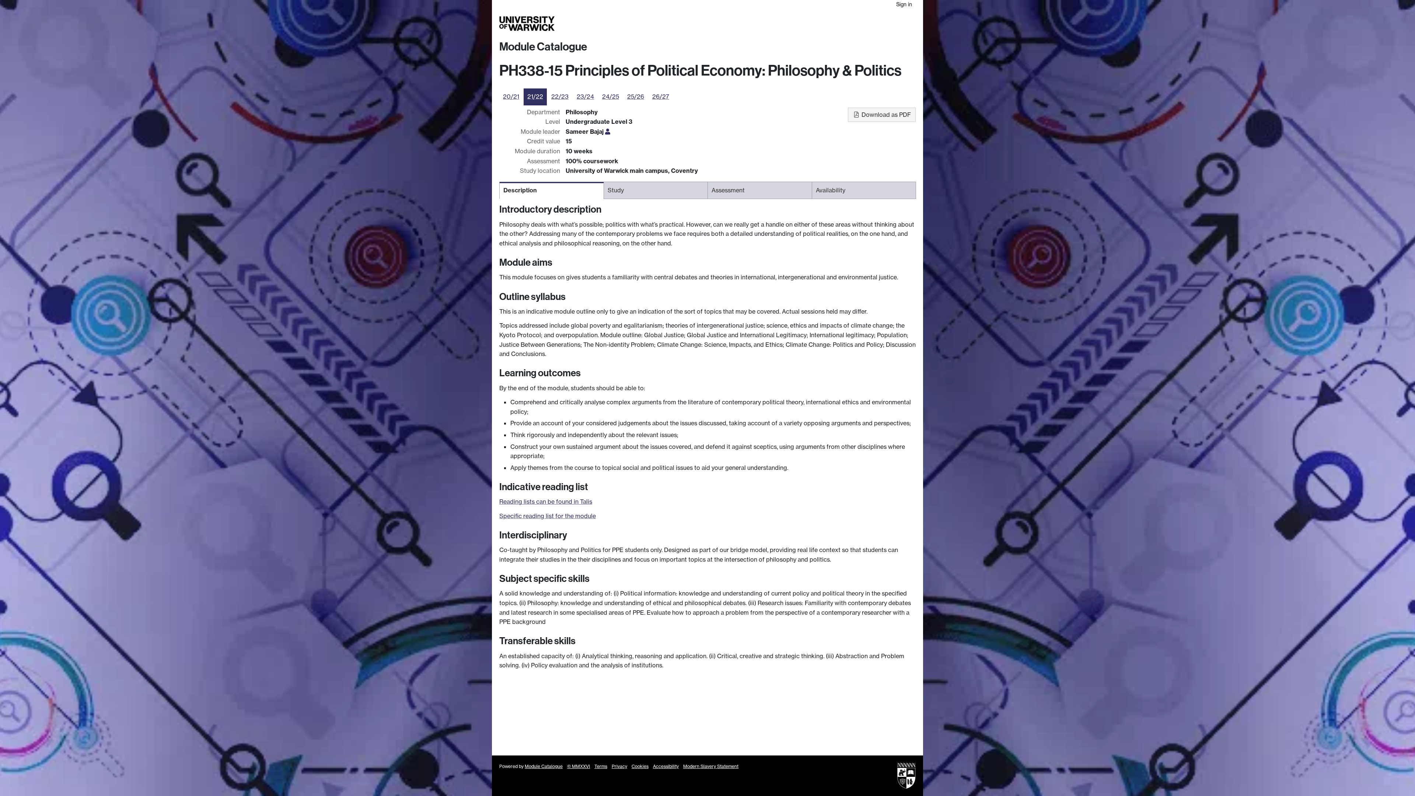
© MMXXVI (578, 766)
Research (793, 23)
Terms (600, 766)
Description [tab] (520, 190)
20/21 (511, 96)
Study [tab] (616, 190)
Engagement (898, 23)
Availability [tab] (830, 190)
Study (768, 23)
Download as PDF (885, 114)
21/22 (535, 96)
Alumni (848, 23)
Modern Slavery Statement (710, 766)
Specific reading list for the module (547, 516)
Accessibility (666, 766)
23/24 (585, 96)
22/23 (560, 96)
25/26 (635, 96)
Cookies (640, 766)
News (869, 23)
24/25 (610, 96)
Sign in (904, 4)
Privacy (619, 766)
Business (822, 23)
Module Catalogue (543, 46)
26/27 (660, 96)
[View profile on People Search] (607, 131)
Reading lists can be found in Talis (545, 501)
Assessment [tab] (728, 190)
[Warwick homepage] (527, 24)
